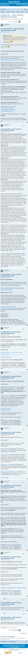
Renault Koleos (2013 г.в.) (7, 111)
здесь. (8, 584)
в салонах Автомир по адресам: (13, 420)
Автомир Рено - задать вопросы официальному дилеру (11, 16)
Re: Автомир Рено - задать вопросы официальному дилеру (12, 29)
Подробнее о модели (6, 410)
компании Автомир (16, 255)
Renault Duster (4, 454)
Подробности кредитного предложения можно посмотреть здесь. (11, 353)
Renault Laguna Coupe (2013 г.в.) (8, 109)
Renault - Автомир (15, 443)
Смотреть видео (4, 477)
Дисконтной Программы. (14, 283)
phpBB (11, 649)
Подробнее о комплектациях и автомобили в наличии (13, 587)
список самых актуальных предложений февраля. (13, 59)
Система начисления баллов (7, 306)
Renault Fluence (4, 395)
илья (4, 598)
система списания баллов (7, 308)
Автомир (19, 259)
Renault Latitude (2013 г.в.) (7, 108)
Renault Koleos (4, 464)
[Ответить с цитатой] (24, 25)
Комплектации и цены (6, 408)
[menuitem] (4, 10)
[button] (14, 22)
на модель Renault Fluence (10, 388)
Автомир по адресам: (16, 590)
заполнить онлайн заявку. (7, 289)
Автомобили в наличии (6, 356)
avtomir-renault (6, 24)
